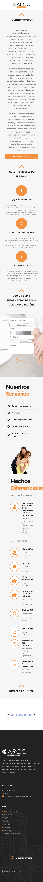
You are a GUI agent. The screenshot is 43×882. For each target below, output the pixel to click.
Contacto (7, 827)
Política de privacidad (12, 834)
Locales (6, 821)
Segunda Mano (9, 818)
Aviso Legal (7, 830)
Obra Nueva (8, 814)
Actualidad (7, 824)
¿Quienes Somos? (10, 811)
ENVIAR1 (21, 360)
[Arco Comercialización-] (21, 5)
